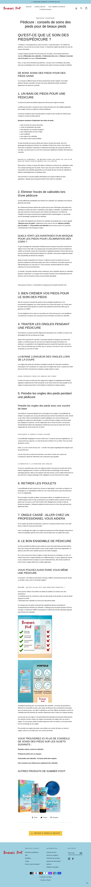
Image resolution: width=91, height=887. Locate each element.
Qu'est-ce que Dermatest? (32, 864)
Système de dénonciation (53, 861)
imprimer (48, 864)
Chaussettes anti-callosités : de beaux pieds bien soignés (37, 758)
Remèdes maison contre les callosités (30, 749)
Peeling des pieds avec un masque (29, 754)
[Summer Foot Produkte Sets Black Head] (39, 812)
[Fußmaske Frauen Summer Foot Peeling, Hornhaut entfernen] (35, 702)
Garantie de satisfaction (31, 852)
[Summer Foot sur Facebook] (73, 859)
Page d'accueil (40, 18)
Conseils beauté (39, 6)
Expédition (28, 858)
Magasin (28, 6)
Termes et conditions (52, 855)
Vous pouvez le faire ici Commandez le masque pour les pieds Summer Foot (42, 285)
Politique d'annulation (52, 867)
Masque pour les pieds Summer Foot (57, 607)
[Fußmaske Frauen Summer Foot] (35, 657)
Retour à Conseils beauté (47, 833)
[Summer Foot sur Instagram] (69, 859)
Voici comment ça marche (56, 6)
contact (27, 861)
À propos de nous (45, 9)
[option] (45, 2)
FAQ (26, 855)
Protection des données (53, 858)
